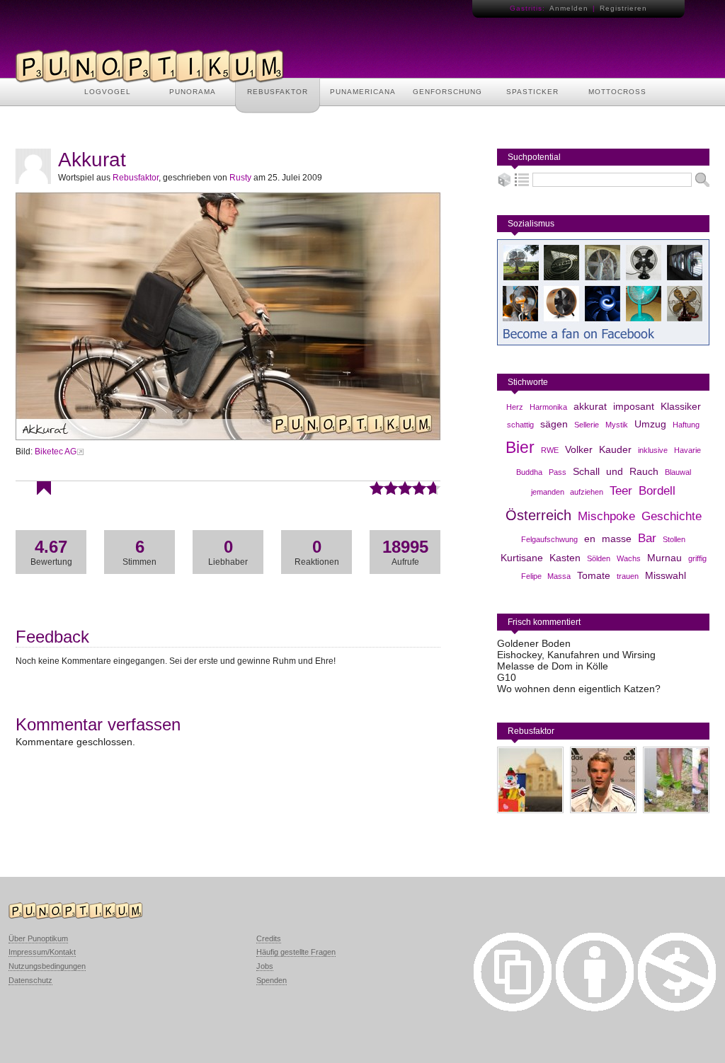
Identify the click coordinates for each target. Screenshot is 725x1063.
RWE (550, 450)
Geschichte (671, 516)
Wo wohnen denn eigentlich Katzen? (579, 688)
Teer (621, 491)
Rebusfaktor (136, 178)
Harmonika (548, 407)
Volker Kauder (598, 449)
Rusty (240, 178)
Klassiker (681, 406)
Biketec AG (55, 451)
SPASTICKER (532, 92)
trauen (628, 576)
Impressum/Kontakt (42, 952)
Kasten (565, 557)
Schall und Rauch (615, 471)
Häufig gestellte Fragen (296, 952)
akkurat (590, 406)
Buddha (529, 472)
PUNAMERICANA (363, 92)
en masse (608, 538)
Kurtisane (522, 557)
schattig (520, 424)
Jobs (264, 966)
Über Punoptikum (38, 938)
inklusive (653, 450)
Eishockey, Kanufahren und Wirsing (576, 654)
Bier (520, 447)
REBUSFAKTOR (277, 92)
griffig (697, 558)
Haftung (686, 424)
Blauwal (678, 472)
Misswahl (665, 575)
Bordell (657, 491)
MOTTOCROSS (617, 92)
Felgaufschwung (549, 539)
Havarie (687, 450)
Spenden (271, 980)
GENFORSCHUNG (447, 92)
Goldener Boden (534, 643)
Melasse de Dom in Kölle (552, 666)
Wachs (629, 558)
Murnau (664, 557)
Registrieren (623, 8)
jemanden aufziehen (567, 492)
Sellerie (586, 424)
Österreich (538, 515)
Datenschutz (30, 980)
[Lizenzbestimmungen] (512, 1007)
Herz (514, 407)
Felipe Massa (546, 576)
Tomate (593, 575)
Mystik (616, 424)
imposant (633, 406)
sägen (554, 424)
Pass (557, 472)
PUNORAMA (192, 92)
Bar (647, 538)
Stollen (674, 539)
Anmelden (568, 8)
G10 (506, 677)
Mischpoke (606, 516)
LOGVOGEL (107, 92)
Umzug (650, 424)
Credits (268, 938)
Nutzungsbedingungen (47, 966)
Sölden (598, 558)
